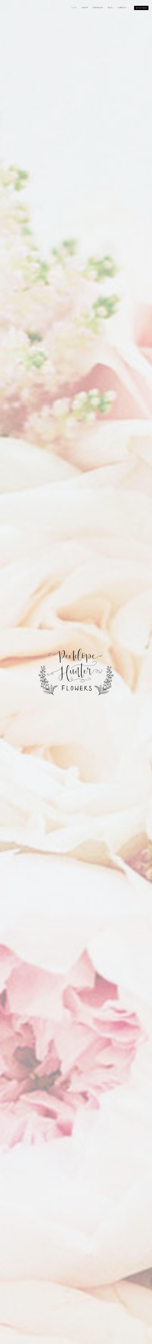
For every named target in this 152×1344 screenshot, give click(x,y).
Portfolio (98, 8)
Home (74, 8)
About (85, 8)
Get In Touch (141, 8)
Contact (122, 8)
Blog (110, 8)
